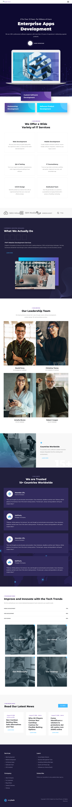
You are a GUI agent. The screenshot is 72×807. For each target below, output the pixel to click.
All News (62, 705)
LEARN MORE (9, 253)
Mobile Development (52, 141)
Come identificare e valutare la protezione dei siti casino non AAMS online (57, 723)
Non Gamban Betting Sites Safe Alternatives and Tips (13, 723)
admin (40, 715)
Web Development (20, 141)
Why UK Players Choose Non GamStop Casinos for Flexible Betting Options (35, 723)
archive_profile (11, 717)
